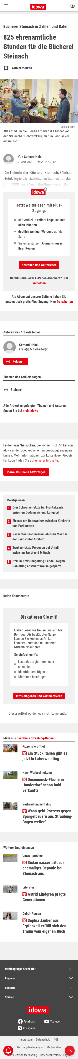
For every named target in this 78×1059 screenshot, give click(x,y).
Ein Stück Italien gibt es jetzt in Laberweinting (44, 756)
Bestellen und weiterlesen (39, 265)
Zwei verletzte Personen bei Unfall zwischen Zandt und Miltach (35, 550)
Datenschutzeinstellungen (55, 1055)
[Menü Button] (6, 6)
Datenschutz (43, 1039)
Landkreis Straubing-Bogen (35, 738)
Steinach (16, 390)
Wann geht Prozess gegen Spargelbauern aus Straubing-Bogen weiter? (47, 816)
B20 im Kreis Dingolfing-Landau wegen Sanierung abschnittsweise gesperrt (38, 563)
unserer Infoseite (46, 460)
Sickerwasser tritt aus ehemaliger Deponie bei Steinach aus (43, 868)
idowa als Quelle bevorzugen (26, 472)
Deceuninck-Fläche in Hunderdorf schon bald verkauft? (43, 785)
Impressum (26, 1039)
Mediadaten (54, 1047)
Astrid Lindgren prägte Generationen (44, 897)
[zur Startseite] (39, 1008)
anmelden (39, 283)
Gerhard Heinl (33, 157)
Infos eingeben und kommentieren (39, 696)
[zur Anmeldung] (73, 5)
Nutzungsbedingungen (30, 1047)
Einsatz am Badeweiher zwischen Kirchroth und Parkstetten (41, 523)
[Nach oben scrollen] (70, 1050)
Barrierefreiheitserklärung (22, 1055)
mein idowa (30, 411)
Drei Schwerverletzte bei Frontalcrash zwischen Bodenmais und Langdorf (37, 509)
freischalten (65, 302)
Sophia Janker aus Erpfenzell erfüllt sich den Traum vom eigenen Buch (44, 926)
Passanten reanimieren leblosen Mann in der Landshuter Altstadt (40, 536)
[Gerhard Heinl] (9, 159)
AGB (56, 1039)
